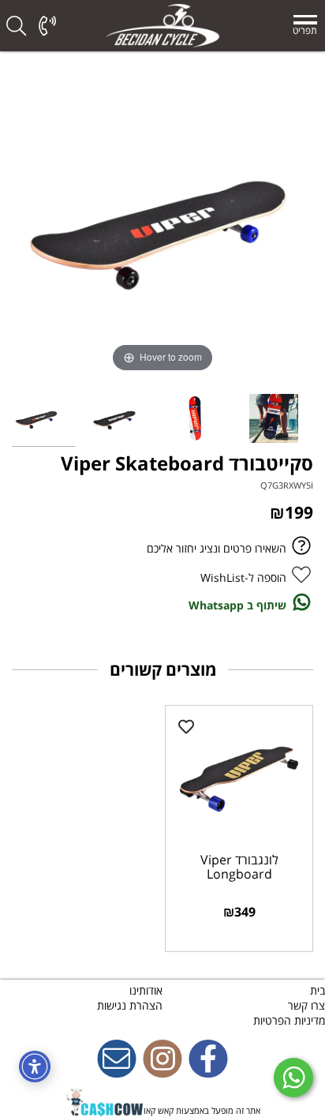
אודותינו (145, 990)
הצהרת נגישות (129, 1005)
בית (317, 990)
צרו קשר (306, 1005)
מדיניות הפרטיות (289, 1020)
